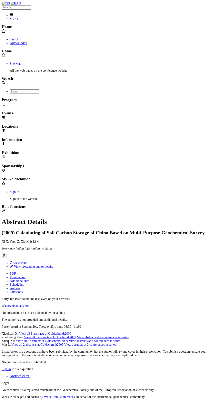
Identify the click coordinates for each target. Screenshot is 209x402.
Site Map (15, 63)
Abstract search (20, 376)
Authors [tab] (15, 288)
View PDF (19, 263)
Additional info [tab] (19, 281)
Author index (18, 43)
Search (14, 18)
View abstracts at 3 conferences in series (94, 341)
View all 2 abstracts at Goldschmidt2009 (42, 341)
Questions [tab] (16, 292)
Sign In (14, 192)
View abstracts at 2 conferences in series (103, 337)
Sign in (6, 369)
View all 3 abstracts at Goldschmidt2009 (45, 333)
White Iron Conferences (59, 397)
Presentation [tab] (18, 277)
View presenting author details (33, 266)
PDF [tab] (13, 273)
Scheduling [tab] (17, 284)
